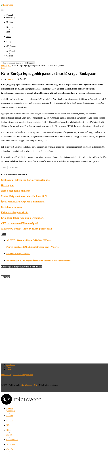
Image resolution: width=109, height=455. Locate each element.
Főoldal (9, 15)
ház (4, 167)
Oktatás (9, 56)
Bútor (8, 36)
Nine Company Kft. (29, 385)
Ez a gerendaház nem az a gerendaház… (23, 217)
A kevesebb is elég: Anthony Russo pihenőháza (26, 228)
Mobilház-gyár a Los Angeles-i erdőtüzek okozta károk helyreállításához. (39, 260)
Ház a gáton (7, 185)
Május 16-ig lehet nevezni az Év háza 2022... (25, 196)
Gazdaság (10, 17)
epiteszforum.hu (93, 93)
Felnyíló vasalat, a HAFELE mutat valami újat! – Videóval (32, 247)
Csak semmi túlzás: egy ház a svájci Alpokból (25, 179)
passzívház (14, 167)
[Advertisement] (54, 321)
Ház (8, 32)
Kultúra (9, 22)
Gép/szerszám (12, 46)
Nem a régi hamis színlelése (15, 190)
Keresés (30, 63)
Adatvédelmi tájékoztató (23, 374)
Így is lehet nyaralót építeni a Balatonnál (23, 201)
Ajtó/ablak (10, 51)
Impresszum (6, 374)
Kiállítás (9, 27)
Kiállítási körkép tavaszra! (18, 253)
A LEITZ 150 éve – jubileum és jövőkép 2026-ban (28, 240)
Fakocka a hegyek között (14, 212)
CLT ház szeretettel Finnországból (19, 223)
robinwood (11, 79)
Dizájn (9, 41)
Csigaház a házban (11, 207)
